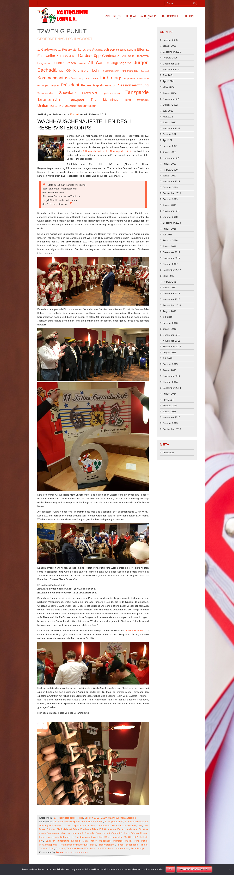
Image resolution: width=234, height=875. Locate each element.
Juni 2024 (168, 75)
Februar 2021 (170, 146)
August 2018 (169, 228)
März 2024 (168, 87)
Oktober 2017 (170, 264)
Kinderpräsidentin (111, 71)
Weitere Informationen (194, 869)
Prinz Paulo (140, 840)
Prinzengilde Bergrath (48, 86)
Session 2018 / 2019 (95, 817)
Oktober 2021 (170, 134)
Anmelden (168, 452)
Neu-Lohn (143, 78)
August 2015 (169, 352)
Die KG (117, 16)
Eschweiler (46, 56)
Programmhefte (171, 16)
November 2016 (171, 299)
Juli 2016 (168, 317)
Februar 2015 (170, 364)
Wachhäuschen (92, 848)
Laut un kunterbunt (57, 840)
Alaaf (101, 825)
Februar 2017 (170, 281)
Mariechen (104, 840)
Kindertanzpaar (129, 70)
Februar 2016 (170, 323)
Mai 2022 (168, 116)
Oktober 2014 (170, 382)
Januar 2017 (169, 287)
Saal (120, 844)
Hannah (82, 63)
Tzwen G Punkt (134, 630)
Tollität (128, 100)
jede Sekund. (62, 837)
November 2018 (171, 211)
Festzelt (60, 56)
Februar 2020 (170, 169)
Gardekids (70, 56)
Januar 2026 (169, 45)
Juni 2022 (168, 110)
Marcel (74, 114)
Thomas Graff (46, 848)
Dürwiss (131, 50)
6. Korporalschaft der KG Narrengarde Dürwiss (108, 151)
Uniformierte (143, 100)
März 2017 (168, 276)
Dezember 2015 (171, 335)
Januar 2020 (169, 175)
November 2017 (171, 258)
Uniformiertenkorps (53, 105)
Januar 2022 (169, 122)
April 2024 (168, 81)
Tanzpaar (76, 99)
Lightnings (111, 77)
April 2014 (168, 399)
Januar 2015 (169, 370)
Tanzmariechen (50, 99)
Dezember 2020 (171, 158)
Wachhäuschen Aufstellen (122, 817)
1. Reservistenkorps (72, 49)
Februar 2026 (170, 40)
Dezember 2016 (171, 293)
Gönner (135, 833)
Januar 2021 (169, 152)
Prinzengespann (48, 844)
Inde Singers (46, 837)
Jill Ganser (98, 63)
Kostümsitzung (74, 78)
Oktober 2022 (170, 104)
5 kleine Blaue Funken (90, 821)
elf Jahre (74, 829)
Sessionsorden (45, 93)
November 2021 (171, 128)
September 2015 (172, 346)
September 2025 (172, 51)
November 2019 (171, 181)
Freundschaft (103, 833)
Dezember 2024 (171, 63)
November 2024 (171, 69)
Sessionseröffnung (133, 85)
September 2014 (172, 387)
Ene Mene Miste (89, 829)
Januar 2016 (169, 329)
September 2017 (172, 270)
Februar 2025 (170, 57)
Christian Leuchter (126, 825)
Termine (190, 16)
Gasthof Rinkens (120, 833)
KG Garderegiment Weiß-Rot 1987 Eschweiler (96, 837)
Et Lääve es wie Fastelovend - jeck (118, 829)
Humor (143, 833)
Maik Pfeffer (89, 840)
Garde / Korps (148, 16)
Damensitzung (118, 49)
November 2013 (171, 417)
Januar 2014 (169, 411)
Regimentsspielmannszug (98, 85)
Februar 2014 (170, 405)
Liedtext (75, 840)
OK (170, 869)
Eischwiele (62, 829)
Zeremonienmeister (82, 106)
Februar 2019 (170, 199)
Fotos (80, 817)
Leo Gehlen (91, 78)
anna (89, 50)
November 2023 (171, 99)
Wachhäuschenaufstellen (115, 848)
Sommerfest (89, 92)
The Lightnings (104, 99)
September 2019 (172, 193)
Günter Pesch (65, 63)
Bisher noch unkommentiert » (72, 852)
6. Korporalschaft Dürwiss (82, 825)
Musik (128, 840)
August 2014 (169, 393)
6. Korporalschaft (114, 821)
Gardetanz (110, 56)
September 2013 (172, 429)
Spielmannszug (111, 93)
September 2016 (172, 305)
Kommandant (50, 77)
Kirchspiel (145, 71)
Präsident (70, 85)
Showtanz (68, 92)
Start (106, 16)
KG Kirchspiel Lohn (83, 70)
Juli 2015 (168, 358)
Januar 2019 (169, 205)
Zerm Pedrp (137, 848)
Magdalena (129, 79)
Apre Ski (110, 825)
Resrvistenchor (107, 844)
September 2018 (172, 222)
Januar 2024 (169, 93)
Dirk (140, 825)
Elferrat (130, 16)
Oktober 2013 (170, 423)
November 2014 (171, 376)
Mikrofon (117, 840)
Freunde (89, 833)
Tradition (60, 848)
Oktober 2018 (170, 217)
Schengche (132, 844)
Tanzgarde (137, 92)
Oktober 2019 (170, 187)
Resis (93, 844)
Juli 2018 (168, 234)
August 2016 (169, 311)
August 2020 (169, 163)
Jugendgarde (121, 63)
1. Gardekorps (47, 49)
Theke (144, 844)
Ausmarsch (100, 49)
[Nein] (229, 869)
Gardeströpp (89, 55)
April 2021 (168, 140)
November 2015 (171, 340)
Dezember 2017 (171, 252)
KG (61, 70)
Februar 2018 (170, 240)
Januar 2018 (169, 246)
